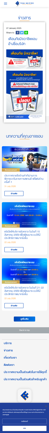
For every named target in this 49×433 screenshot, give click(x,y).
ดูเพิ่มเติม (24, 319)
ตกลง (24, 428)
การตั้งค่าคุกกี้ (24, 421)
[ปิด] (46, 406)
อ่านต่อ (14, 193)
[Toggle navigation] (5, 3)
